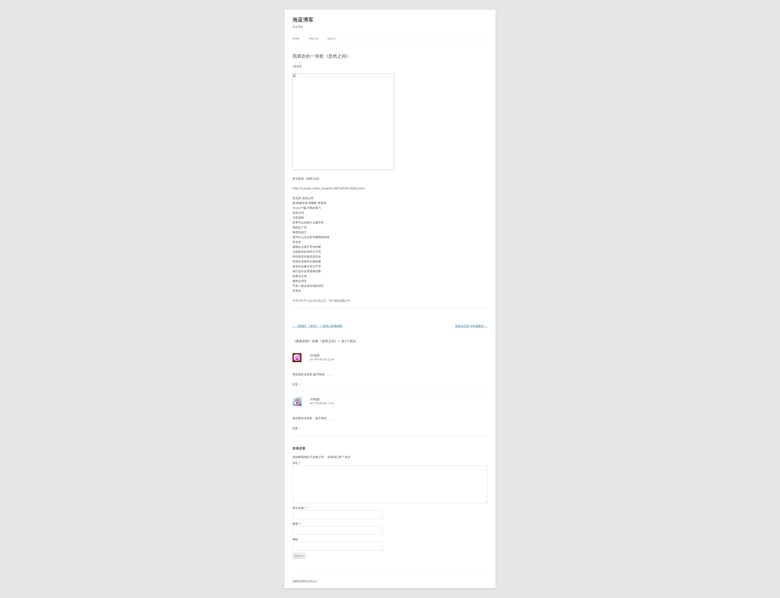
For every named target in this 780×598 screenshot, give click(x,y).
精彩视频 (339, 300)
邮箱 (296, 524)
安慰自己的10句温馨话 (471, 326)
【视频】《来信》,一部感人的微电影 (317, 326)
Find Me (313, 38)
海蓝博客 (303, 19)
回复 (295, 384)
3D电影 (315, 355)
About (331, 38)
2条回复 (297, 66)
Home (296, 38)
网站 (295, 539)
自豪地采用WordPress (304, 581)
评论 (296, 463)
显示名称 (299, 508)
